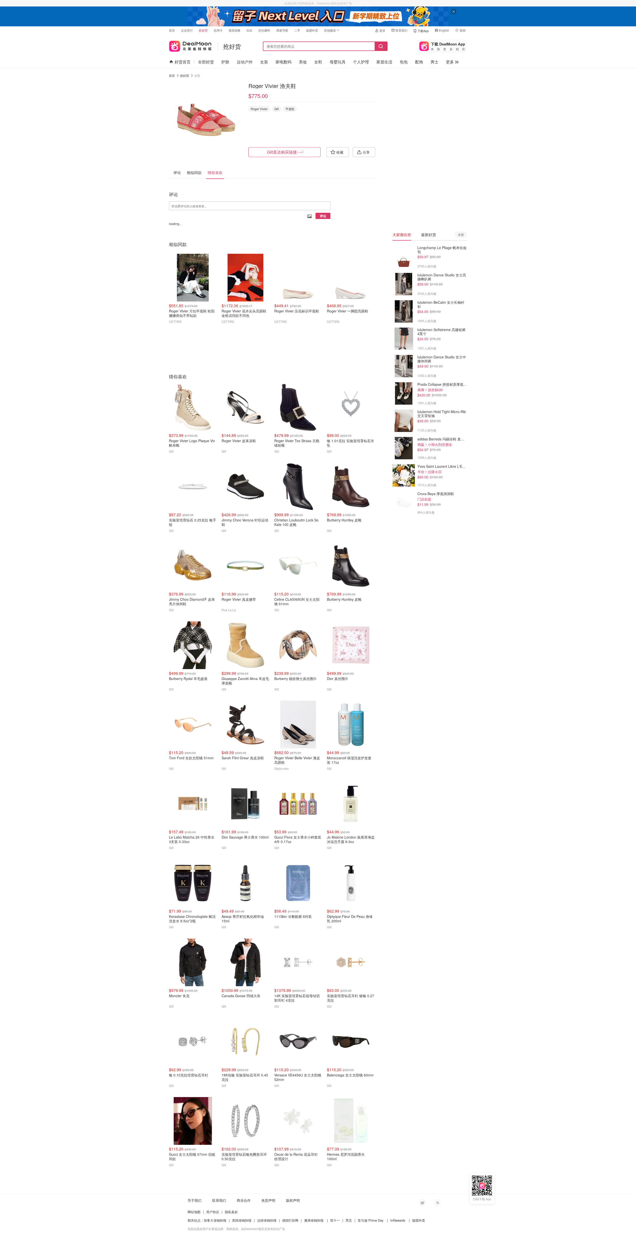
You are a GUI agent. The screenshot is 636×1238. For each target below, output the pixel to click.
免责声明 (268, 1200)
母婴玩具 (338, 62)
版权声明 (293, 1200)
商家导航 (282, 30)
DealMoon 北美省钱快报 (190, 45)
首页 (172, 30)
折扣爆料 (264, 30)
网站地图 (194, 1211)
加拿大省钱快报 (215, 1220)
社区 (249, 30)
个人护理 (361, 62)
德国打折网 (290, 1220)
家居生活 (384, 62)
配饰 (419, 62)
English (444, 30)
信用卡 (218, 30)
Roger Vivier (259, 109)
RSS (437, 1202)
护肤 (225, 62)
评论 (323, 215)
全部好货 (206, 62)
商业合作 (244, 1200)
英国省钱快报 (241, 1220)
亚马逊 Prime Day (371, 1220)
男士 (434, 62)
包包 (404, 62)
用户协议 (212, 1211)
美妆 (303, 62)
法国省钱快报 (267, 1220)
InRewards (397, 1220)
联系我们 (401, 30)
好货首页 (183, 62)
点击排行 (187, 30)
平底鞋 (289, 109)
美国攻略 (234, 30)
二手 (297, 30)
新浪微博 (422, 1202)
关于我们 (194, 1200)
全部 (461, 234)
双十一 (335, 1220)
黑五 (349, 1220)
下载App (423, 31)
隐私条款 (231, 1211)
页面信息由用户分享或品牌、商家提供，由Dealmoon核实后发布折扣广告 (236, 1229)
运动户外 (245, 62)
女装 (264, 62)
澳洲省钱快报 (313, 1220)
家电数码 (283, 62)
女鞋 (318, 62)
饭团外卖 (312, 30)
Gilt (276, 109)
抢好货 (203, 30)
